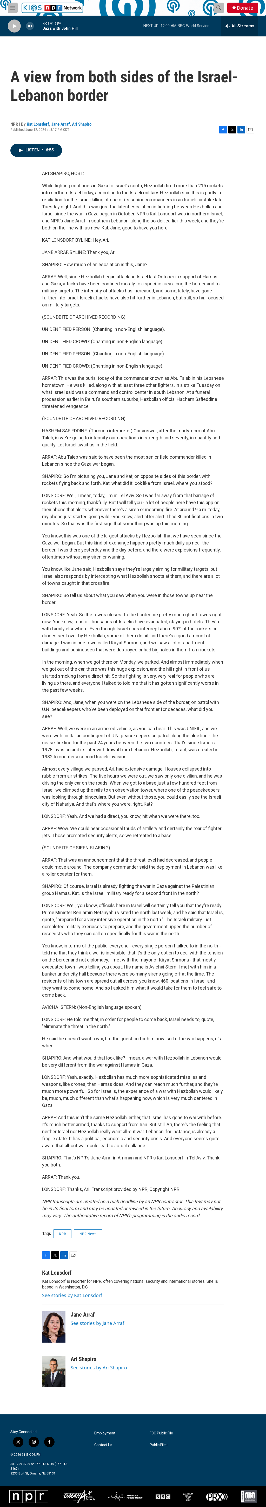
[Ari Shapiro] (53, 1371)
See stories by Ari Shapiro (99, 1367)
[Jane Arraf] (53, 1327)
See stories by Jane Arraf (97, 1323)
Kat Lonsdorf (38, 124)
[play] (14, 26)
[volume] (29, 26)
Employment (104, 1433)
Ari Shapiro (81, 124)
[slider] (38, 26)
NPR (62, 1234)
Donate (245, 8)
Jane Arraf (60, 124)
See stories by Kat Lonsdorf (72, 1295)
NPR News (88, 1234)
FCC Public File (161, 1433)
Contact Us (103, 1445)
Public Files (159, 1445)
